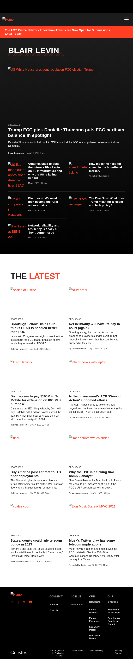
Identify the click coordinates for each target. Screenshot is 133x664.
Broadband (14, 125)
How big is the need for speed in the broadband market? (105, 167)
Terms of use (78, 651)
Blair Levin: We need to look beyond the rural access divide (44, 202)
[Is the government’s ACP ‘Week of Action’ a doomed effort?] (87, 362)
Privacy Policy (96, 651)
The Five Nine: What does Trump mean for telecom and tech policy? (107, 202)
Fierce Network (93, 611)
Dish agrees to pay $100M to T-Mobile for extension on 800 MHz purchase (36, 400)
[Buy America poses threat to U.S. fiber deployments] (15, 438)
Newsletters (77, 604)
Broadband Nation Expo (114, 611)
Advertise (54, 610)
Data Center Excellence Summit (114, 621)
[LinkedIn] (13, 602)
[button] (126, 19)
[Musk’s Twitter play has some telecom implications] (92, 506)
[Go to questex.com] (19, 652)
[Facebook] (19, 602)
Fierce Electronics (94, 619)
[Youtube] (31, 602)
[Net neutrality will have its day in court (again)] (78, 290)
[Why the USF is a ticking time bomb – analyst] (89, 438)
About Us (54, 604)
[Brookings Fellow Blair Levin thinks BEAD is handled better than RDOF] (23, 290)
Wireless (16, 391)
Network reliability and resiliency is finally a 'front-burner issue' (43, 229)
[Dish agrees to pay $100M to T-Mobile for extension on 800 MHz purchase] (21, 362)
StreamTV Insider (94, 628)
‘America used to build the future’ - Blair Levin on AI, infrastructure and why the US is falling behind (45, 171)
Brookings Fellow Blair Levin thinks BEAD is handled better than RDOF (34, 328)
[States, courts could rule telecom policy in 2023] (20, 506)
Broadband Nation (95, 637)
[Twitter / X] (25, 602)
